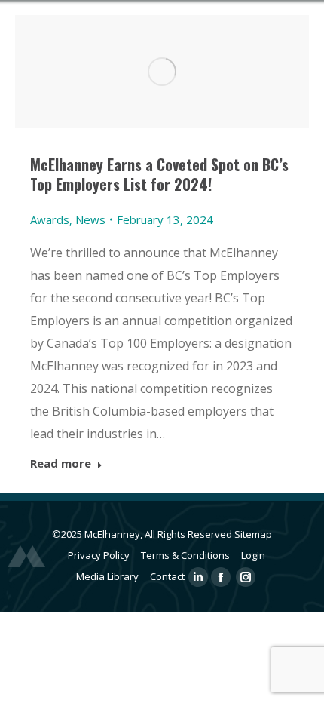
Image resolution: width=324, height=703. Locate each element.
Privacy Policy (99, 555)
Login (253, 555)
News (90, 219)
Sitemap (253, 534)
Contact (167, 576)
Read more (60, 463)
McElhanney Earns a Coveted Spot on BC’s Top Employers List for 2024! (159, 174)
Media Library (107, 576)
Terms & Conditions (185, 555)
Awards (49, 219)
